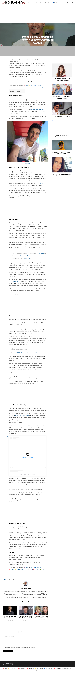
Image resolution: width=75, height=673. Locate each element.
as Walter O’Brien (16, 281)
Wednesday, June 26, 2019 (32, 352)
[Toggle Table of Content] (22, 91)
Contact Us (14, 664)
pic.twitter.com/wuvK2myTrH (34, 255)
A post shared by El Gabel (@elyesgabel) (27, 474)
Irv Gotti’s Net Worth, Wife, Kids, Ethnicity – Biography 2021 (10, 618)
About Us (4, 664)
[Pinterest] (4, 69)
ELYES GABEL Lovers (21, 352)
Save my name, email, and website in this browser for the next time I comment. (20, 647)
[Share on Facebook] (4, 63)
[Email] (4, 72)
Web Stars (47, 2)
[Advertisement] (37, 15)
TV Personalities (39, 2)
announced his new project (18, 542)
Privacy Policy (9, 664)
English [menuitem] (27, 85)
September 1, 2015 (27, 258)
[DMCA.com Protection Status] (9, 663)
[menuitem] (56, 3)
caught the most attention (22, 415)
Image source (27, 163)
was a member (42, 183)
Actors (37, 33)
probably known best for (36, 109)
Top (71, 663)
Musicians (30, 2)
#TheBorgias (41, 253)
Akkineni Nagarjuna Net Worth (61, 116)
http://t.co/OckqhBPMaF (21, 255)
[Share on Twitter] (4, 66)
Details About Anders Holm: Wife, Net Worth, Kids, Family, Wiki (25, 618)
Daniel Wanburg (35, 45)
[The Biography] (13, 2)
